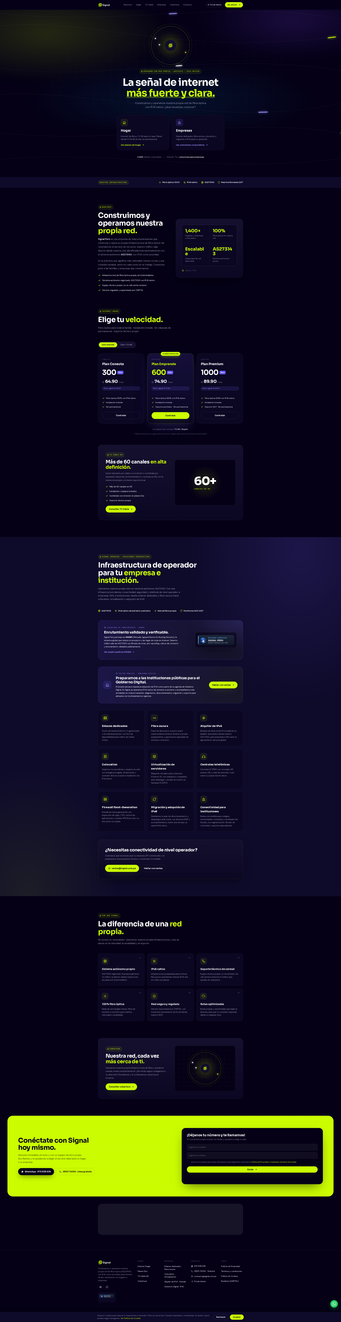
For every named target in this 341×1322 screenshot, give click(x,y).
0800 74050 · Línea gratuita (77, 1171)
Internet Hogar (144, 1266)
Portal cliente (215, 5)
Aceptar (237, 1317)
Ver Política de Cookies (131, 1318)
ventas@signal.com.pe (124, 868)
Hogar (138, 4)
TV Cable (149, 4)
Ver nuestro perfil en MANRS (117, 652)
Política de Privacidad (230, 1266)
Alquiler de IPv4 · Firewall (175, 1281)
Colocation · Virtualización (170, 1275)
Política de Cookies (229, 1276)
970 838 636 (200, 1266)
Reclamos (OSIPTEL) (230, 1281)
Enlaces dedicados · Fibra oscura (173, 1267)
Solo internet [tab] (108, 345)
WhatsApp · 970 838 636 (38, 1171)
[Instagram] (218, 1230)
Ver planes (232, 5)
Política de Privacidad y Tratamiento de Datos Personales (274, 1162)
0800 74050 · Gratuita (204, 1271)
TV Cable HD (143, 1276)
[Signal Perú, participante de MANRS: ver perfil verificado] (216, 640)
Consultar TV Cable (119, 509)
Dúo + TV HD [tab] (126, 345)
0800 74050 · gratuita (184, 1222)
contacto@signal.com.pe (221, 1222)
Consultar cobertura (119, 1086)
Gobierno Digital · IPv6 (174, 1286)
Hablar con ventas (221, 685)
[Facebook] (212, 1230)
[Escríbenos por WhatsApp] (334, 1304)
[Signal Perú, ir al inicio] (104, 5)
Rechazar (221, 1317)
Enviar (250, 1169)
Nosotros (128, 4)
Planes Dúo (142, 1271)
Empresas (161, 4)
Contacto (187, 4)
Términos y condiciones (231, 1271)
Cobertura (174, 4)
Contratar (121, 415)
